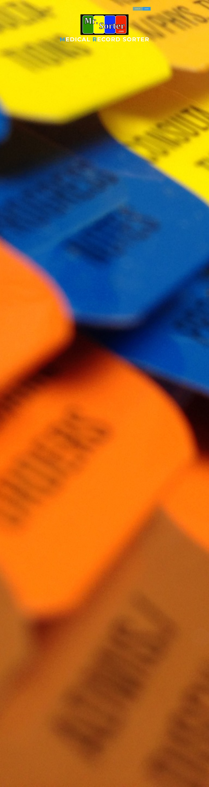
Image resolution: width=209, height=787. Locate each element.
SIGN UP (137, 8)
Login (147, 8)
